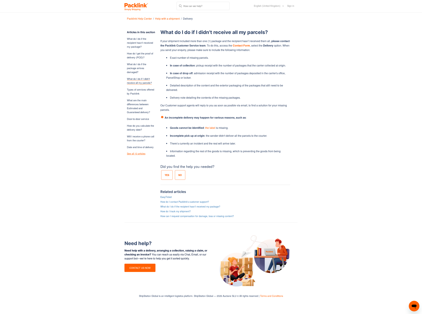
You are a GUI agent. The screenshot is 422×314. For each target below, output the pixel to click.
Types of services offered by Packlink (140, 91)
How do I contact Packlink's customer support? (184, 201)
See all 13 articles (136, 153)
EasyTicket (166, 197)
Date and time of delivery (140, 147)
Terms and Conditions (271, 296)
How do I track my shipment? (175, 211)
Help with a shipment (167, 18)
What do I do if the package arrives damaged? (136, 68)
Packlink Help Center (139, 18)
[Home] (136, 6)
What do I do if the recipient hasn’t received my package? (140, 42)
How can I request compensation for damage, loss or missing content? (197, 216)
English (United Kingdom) (267, 5)
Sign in (290, 5)
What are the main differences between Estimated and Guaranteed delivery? (138, 106)
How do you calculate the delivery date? (140, 127)
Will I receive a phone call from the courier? (140, 138)
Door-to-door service (138, 119)
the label (210, 128)
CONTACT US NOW (140, 267)
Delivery (188, 18)
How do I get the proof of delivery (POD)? (140, 55)
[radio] (167, 175)
